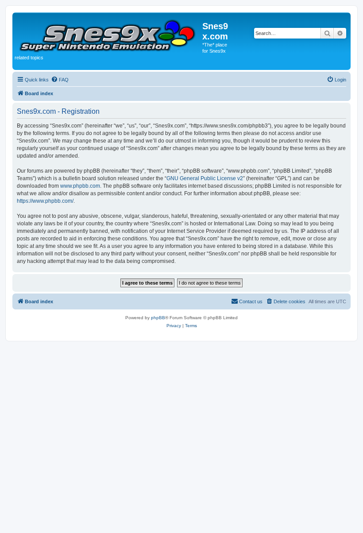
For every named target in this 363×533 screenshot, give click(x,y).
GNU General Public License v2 (204, 178)
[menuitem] (60, 79)
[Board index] (108, 34)
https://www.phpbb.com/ (45, 201)
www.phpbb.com (80, 186)
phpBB (158, 317)
